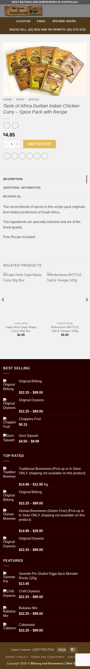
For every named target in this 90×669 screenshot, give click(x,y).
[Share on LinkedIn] (44, 156)
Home (7, 99)
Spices (33, 99)
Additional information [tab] (22, 187)
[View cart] (77, 10)
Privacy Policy (16, 657)
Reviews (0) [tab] (12, 196)
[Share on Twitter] (22, 156)
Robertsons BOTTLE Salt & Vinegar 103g (65, 329)
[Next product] (7, 125)
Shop (20, 99)
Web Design (74, 663)
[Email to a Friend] (29, 156)
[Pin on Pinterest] (37, 156)
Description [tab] (12, 179)
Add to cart (39, 144)
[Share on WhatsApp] (7, 156)
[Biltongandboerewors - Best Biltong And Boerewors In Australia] (31, 10)
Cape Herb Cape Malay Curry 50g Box (21, 329)
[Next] (86, 308)
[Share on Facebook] (14, 156)
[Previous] (3, 308)
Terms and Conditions (47, 657)
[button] (84, 11)
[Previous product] (15, 125)
